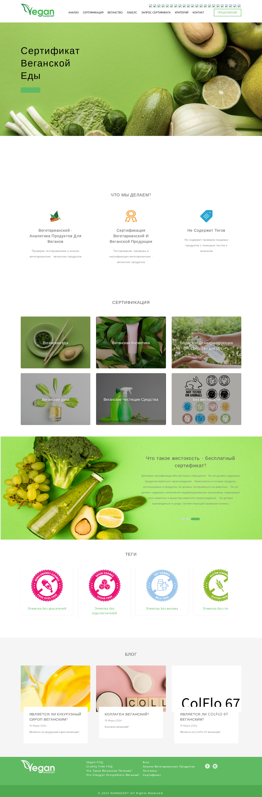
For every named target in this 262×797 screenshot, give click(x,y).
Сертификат (152, 774)
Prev (145, 483)
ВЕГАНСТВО (115, 12)
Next (236, 483)
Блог (146, 762)
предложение (227, 12)
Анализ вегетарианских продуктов (169, 766)
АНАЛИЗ (73, 12)
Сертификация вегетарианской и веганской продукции (131, 236)
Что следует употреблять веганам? (113, 774)
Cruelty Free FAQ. (100, 766)
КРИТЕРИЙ (181, 12)
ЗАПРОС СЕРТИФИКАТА (156, 12)
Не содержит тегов (206, 230)
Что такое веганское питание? (109, 770)
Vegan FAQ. (95, 762)
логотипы (150, 770)
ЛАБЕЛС (132, 12)
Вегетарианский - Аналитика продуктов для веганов (56, 236)
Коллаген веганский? (127, 714)
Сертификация (93, 12)
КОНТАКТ (198, 12)
